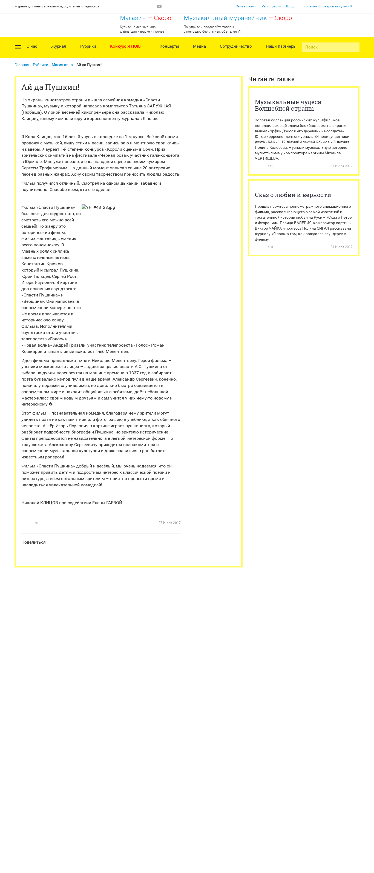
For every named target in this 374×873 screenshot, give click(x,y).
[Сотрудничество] (236, 54)
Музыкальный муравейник (225, 18)
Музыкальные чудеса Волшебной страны (288, 105)
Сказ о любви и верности (293, 195)
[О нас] (32, 54)
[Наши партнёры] (281, 54)
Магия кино (62, 64)
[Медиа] (199, 54)
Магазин (133, 18)
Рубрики (40, 64)
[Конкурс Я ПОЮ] (128, 54)
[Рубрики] (88, 54)
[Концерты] (169, 54)
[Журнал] (58, 54)
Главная (22, 64)
